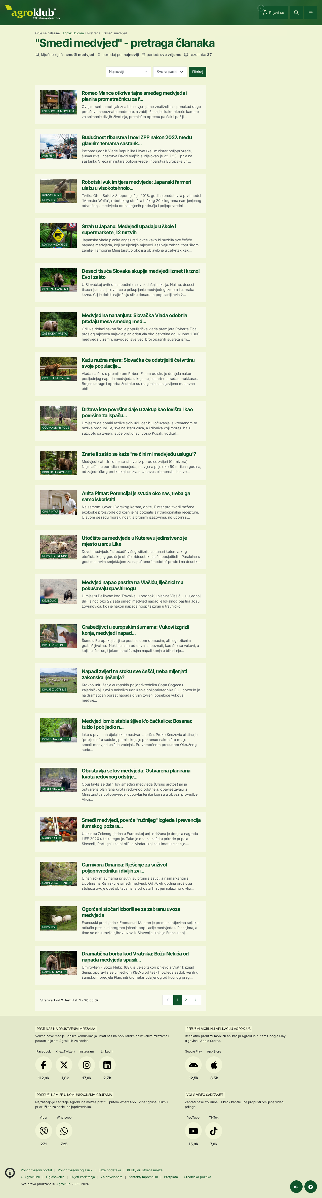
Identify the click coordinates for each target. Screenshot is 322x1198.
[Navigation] (310, 12)
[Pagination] (195, 1000)
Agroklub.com (73, 33)
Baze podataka (110, 1170)
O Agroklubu (30, 1177)
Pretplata (171, 1177)
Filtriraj (197, 72)
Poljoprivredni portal (37, 1170)
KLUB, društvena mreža (145, 1170)
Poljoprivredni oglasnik (75, 1170)
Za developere (112, 1177)
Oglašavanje (55, 1177)
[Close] (296, 12)
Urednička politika (197, 1177)
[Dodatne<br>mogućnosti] (310, 1186)
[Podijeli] (296, 1186)
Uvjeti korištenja (82, 1177)
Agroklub (63, 1184)
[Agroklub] (32, 11)
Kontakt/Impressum (143, 1177)
